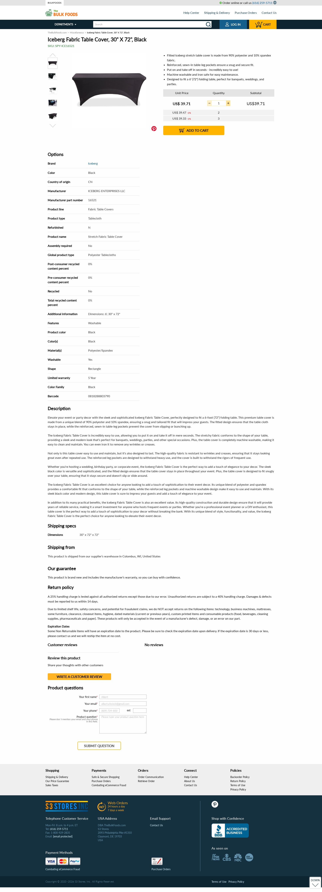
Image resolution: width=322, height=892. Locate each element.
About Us (189, 781)
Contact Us (269, 12)
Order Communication (151, 777)
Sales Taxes (51, 785)
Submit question (99, 746)
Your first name (88, 696)
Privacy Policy (238, 789)
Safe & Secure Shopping (105, 777)
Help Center (191, 12)
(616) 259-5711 (262, 2)
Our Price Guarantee (57, 781)
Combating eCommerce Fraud (109, 785)
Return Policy (238, 781)
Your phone (90, 710)
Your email (91, 703)
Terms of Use (237, 785)
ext (128, 710)
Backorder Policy (240, 777)
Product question (87, 717)
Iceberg (93, 163)
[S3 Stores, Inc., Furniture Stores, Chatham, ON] (230, 830)
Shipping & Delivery (217, 12)
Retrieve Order (146, 781)
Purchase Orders (246, 12)
